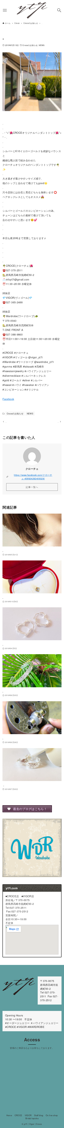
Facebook (8, 399)
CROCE (18, 1115)
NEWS (41, 45)
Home (9, 1115)
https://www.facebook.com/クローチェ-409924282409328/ (33, 476)
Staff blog (38, 1115)
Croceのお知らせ (30, 45)
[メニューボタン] (4, 10)
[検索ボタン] (59, 10)
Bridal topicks (32, 1118)
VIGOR (28, 1115)
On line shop (52, 1115)
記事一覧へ (32, 487)
